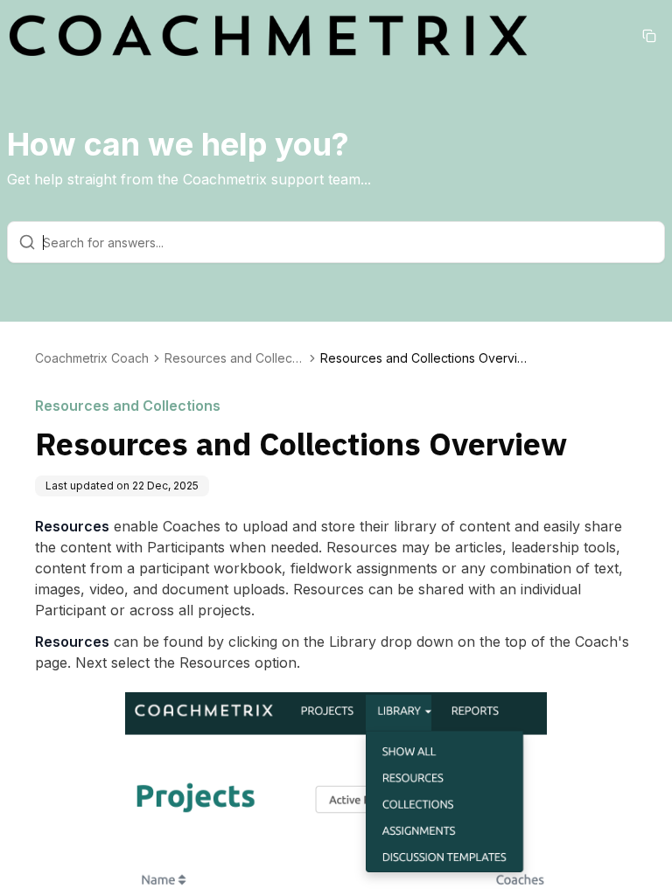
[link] (425, 358)
